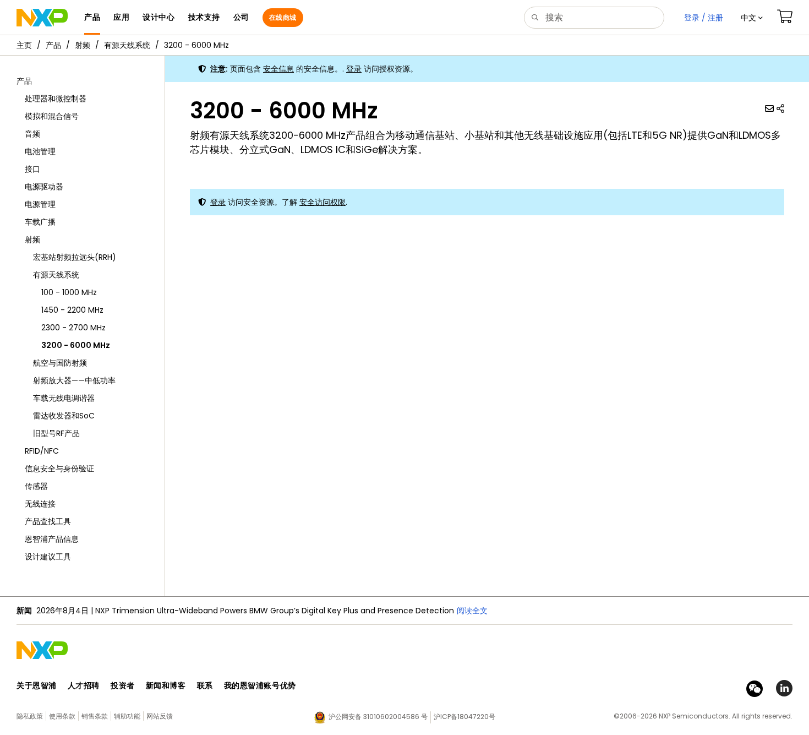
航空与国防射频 (60, 362)
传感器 (36, 486)
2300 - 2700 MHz (73, 327)
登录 (354, 68)
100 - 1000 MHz (69, 292)
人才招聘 (84, 685)
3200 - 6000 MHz (196, 45)
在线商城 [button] (283, 17)
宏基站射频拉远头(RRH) (74, 257)
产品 (53, 45)
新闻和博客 (166, 685)
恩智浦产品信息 (52, 539)
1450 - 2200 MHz (72, 309)
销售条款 (94, 716)
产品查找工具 (48, 521)
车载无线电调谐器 (64, 398)
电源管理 (40, 204)
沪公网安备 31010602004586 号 (378, 716)
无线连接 (40, 503)
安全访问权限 (322, 202)
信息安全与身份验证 (59, 468)
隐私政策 (30, 716)
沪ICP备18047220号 (464, 716)
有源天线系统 (127, 45)
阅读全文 (472, 610)
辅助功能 (127, 716)
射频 (82, 45)
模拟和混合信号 (52, 116)
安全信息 (278, 68)
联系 (205, 685)
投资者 (123, 685)
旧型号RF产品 (56, 433)
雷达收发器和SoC (64, 415)
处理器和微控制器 (55, 98)
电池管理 (40, 151)
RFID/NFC (42, 450)
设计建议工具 (48, 556)
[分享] (780, 108)
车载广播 (40, 221)
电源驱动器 (44, 186)
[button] (751, 17)
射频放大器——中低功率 (74, 380)
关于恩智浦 (37, 685)
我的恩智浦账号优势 (260, 685)
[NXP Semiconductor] (42, 18)
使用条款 (62, 716)
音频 (32, 133)
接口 (32, 169)
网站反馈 (159, 716)
